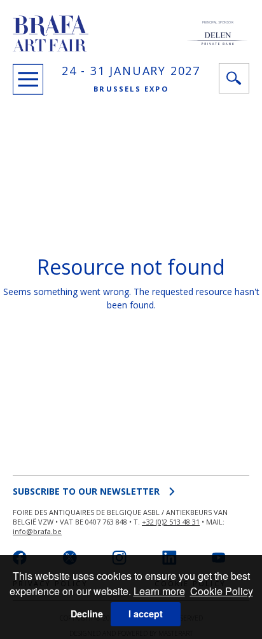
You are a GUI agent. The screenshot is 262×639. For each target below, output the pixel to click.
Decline (87, 613)
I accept (145, 613)
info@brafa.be (37, 531)
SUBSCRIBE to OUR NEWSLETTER (86, 491)
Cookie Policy (221, 591)
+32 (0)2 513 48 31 (171, 521)
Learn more (159, 591)
